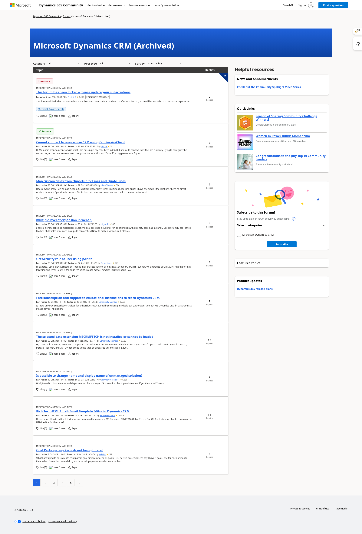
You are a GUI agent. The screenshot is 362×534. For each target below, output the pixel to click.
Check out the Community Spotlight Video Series (269, 87)
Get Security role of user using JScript (64, 259)
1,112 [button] (81, 97)
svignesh (104, 224)
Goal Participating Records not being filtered (69, 450)
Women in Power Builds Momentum (283, 136)
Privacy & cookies (300, 508)
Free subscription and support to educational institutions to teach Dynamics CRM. (98, 298)
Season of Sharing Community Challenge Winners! (286, 118)
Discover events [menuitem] (138, 5)
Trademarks (340, 508)
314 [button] (117, 185)
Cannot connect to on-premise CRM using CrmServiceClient (80, 142)
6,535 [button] (122, 302)
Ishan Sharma (107, 185)
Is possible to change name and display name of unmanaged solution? (89, 375)
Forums (67, 16)
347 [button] (113, 224)
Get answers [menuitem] (115, 5)
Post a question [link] (333, 5)
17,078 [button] (120, 415)
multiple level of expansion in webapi (64, 220)
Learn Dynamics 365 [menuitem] (164, 5)
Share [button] (62, 115)
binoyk (104, 146)
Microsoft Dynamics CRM (51, 109)
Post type (90, 63)
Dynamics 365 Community (61, 5)
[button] (288, 5)
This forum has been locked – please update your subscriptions (83, 92)
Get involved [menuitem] (94, 5)
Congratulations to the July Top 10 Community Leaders (291, 157)
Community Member (108, 302)
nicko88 (102, 454)
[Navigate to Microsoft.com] (20, 5)
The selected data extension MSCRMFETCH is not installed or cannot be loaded (94, 337)
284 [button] (110, 454)
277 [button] (116, 263)
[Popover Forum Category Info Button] (294, 219)
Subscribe (281, 244)
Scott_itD (72, 97)
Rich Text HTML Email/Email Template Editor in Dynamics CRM (83, 411)
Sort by (140, 63)
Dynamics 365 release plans (255, 289)
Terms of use (322, 508)
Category (39, 63)
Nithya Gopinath (107, 415)
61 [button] (110, 146)
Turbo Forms (107, 263)
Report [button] (74, 115)
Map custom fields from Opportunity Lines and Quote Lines (81, 181)
